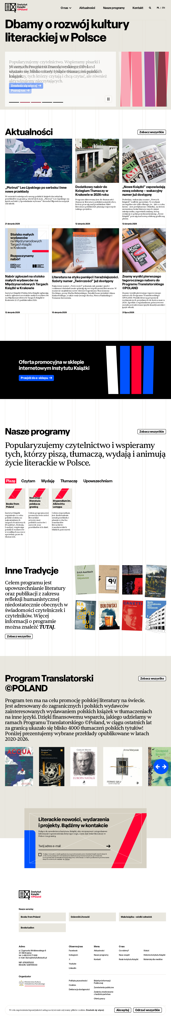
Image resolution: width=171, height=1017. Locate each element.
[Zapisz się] (107, 846)
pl (158, 7)
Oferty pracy (99, 998)
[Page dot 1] (14, 102)
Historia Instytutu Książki (154, 955)
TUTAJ (46, 627)
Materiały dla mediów (153, 959)
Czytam (28, 480)
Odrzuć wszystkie (147, 1010)
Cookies (72, 985)
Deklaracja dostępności (79, 989)
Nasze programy (101, 955)
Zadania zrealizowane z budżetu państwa (103, 993)
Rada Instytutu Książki (128, 959)
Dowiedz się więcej (95, 1010)
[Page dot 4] (47, 102)
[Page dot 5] (58, 102)
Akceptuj (122, 1010)
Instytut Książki (16, 8)
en (163, 7)
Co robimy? (124, 950)
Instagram (73, 955)
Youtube (72, 964)
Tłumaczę (68, 480)
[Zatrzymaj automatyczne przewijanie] (108, 99)
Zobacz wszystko (19, 636)
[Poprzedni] (157, 766)
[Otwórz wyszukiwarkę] (150, 8)
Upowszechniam (97, 480)
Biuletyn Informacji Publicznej (102, 982)
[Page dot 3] (36, 102)
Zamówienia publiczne (104, 987)
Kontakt (97, 959)
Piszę (10, 480)
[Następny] (164, 766)
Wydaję (47, 480)
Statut (146, 950)
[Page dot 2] (25, 102)
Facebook (73, 950)
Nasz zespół (124, 955)
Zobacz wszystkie (151, 132)
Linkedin (72, 968)
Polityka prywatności (78, 981)
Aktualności (99, 950)
